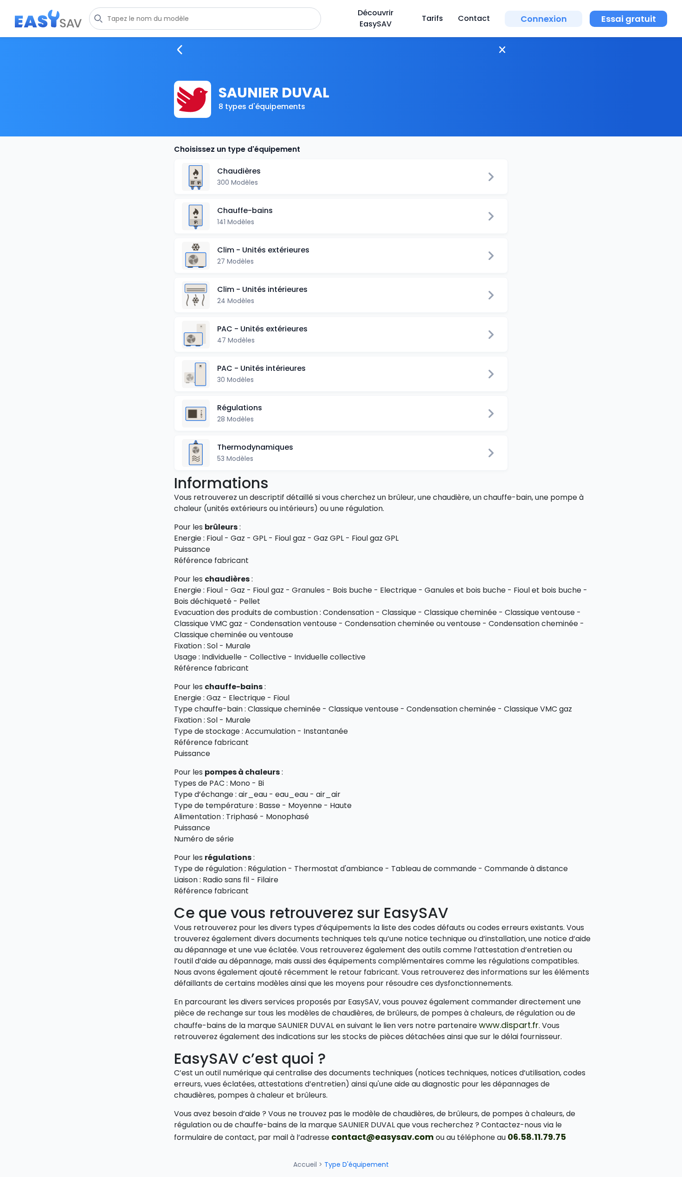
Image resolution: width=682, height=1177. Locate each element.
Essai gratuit (628, 19)
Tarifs (432, 18)
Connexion (544, 19)
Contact (474, 18)
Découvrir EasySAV (375, 18)
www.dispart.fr (509, 1025)
